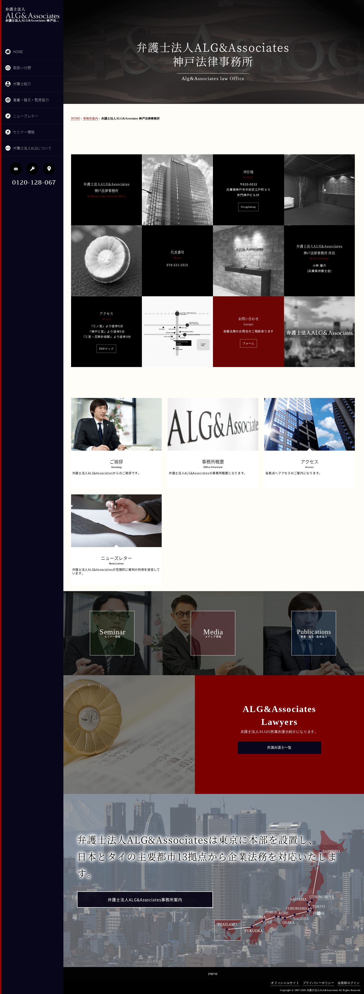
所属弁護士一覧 (279, 747)
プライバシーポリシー (318, 983)
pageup (213, 973)
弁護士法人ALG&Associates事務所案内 (145, 900)
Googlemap (248, 206)
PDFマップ (106, 348)
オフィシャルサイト (285, 983)
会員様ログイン (349, 983)
